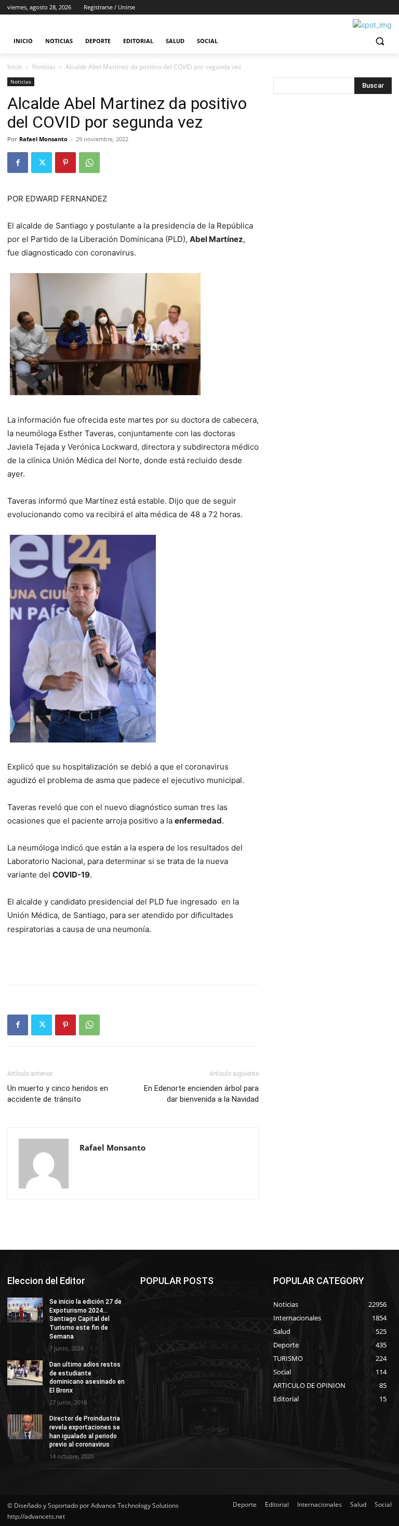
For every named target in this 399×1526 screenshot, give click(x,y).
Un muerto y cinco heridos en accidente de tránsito (57, 1094)
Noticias (44, 66)
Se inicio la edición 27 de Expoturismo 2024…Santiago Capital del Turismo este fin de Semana (85, 1319)
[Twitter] (41, 162)
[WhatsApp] (89, 162)
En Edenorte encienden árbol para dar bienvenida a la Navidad (201, 1094)
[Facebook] (17, 162)
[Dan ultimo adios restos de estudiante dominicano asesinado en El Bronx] (25, 1372)
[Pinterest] (65, 162)
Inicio (14, 66)
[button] (379, 41)
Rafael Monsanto (43, 139)
